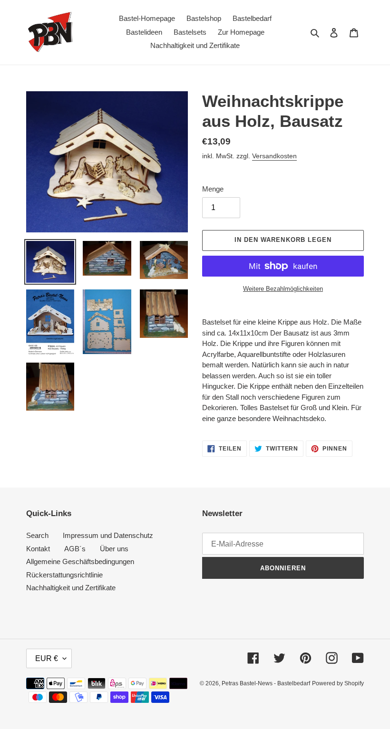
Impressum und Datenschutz (108, 535)
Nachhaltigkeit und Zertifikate (71, 588)
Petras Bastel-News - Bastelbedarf (266, 683)
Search (37, 535)
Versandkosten (274, 156)
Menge (213, 189)
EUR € (46, 658)
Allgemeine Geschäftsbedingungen (80, 561)
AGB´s (75, 549)
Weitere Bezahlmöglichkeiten (283, 288)
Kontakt (38, 549)
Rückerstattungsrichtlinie (64, 575)
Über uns (114, 549)
